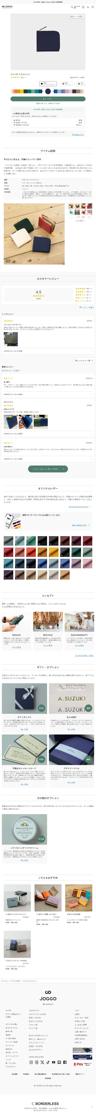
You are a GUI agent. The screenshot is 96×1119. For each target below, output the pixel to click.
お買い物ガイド (81, 1032)
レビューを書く (87, 307)
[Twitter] (42, 1062)
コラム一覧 (33, 1025)
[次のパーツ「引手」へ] (59, 83)
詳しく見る (24, 729)
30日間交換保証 (81, 1035)
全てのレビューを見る (11, 370)
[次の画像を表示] (61, 234)
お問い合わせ (80, 1039)
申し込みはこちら (78, 135)
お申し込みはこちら (79, 525)
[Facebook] (65, 1062)
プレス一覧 (33, 1028)
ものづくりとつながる (37, 1014)
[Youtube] (53, 1062)
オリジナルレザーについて (79, 507)
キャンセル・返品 (82, 1018)
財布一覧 (9, 1031)
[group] (48, 42)
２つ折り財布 (11, 1038)
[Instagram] (31, 1062)
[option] (10, 91)
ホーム (5, 981)
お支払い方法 (80, 1021)
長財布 (8, 1035)
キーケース (10, 1045)
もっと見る (16, 647)
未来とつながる (35, 1018)
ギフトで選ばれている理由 (13, 1015)
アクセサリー (11, 1067)
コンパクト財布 (12, 1042)
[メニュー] (92, 7)
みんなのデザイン (36, 1050)
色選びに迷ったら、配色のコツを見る (48, 103)
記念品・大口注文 (36, 1046)
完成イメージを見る (76, 16)
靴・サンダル (11, 1063)
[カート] (88, 7)
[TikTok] (48, 1062)
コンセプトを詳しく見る (84, 656)
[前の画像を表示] (7, 234)
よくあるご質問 (81, 1025)
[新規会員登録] (83, 7)
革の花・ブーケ (12, 1052)
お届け (77, 1014)
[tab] (71, 206)
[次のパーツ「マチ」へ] (74, 83)
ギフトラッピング (82, 1028)
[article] (17, 905)
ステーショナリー (12, 1056)
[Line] (59, 1062)
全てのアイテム (12, 1028)
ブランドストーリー (36, 1043)
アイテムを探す (15, 981)
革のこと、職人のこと (37, 1039)
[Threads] (36, 1062)
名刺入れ (9, 1049)
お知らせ (78, 1042)
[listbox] (48, 91)
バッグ (8, 1060)
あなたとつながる (36, 1021)
